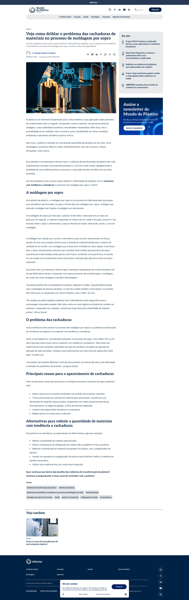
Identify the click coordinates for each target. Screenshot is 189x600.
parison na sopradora (70, 497)
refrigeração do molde (89, 497)
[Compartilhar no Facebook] (110, 54)
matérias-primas (92, 492)
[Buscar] (135, 9)
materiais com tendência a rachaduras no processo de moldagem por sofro (55, 492)
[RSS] (129, 9)
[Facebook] (115, 9)
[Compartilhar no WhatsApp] (105, 54)
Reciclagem (95, 17)
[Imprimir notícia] (92, 54)
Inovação (77, 17)
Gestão (85, 17)
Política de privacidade (48, 591)
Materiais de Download (121, 17)
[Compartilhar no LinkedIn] (96, 54)
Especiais (60, 574)
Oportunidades (124, 569)
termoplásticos (105, 497)
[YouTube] (124, 9)
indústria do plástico (66, 488)
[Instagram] (110, 9)
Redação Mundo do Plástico (45, 53)
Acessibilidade (31, 591)
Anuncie (155, 9)
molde (57, 497)
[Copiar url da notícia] (88, 54)
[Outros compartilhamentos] (114, 54)
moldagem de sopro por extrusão (39, 497)
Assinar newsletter (134, 128)
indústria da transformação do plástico (41, 488)
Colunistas (106, 17)
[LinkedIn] (119, 9)
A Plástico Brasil (65, 17)
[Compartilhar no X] (101, 54)
